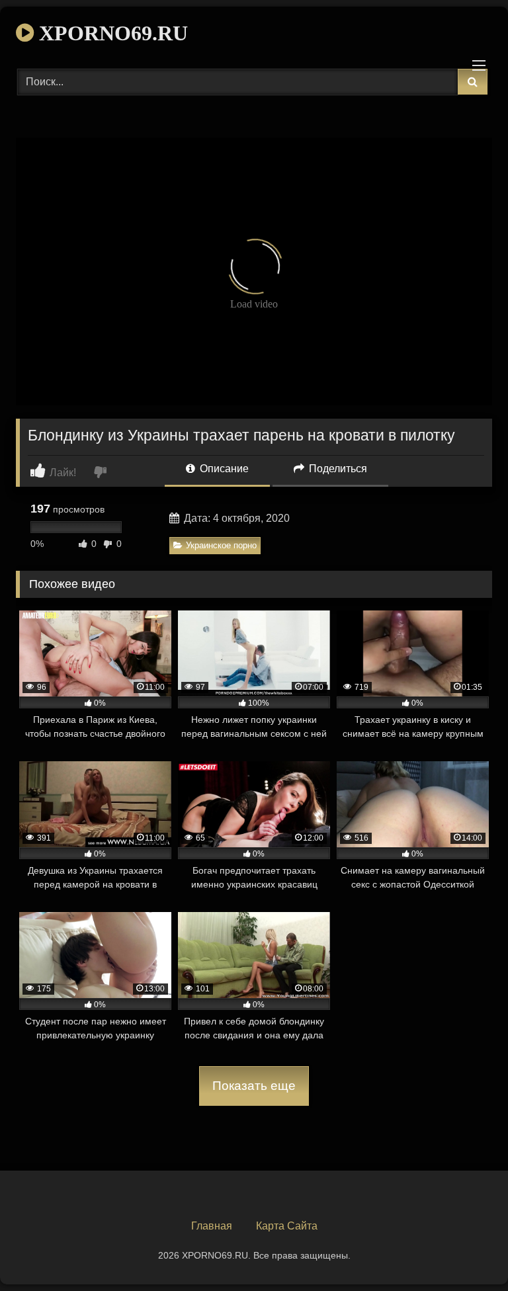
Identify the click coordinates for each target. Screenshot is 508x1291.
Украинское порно (221, 545)
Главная (211, 1225)
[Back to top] (467, 1252)
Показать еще (254, 1086)
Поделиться (336, 468)
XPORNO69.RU (111, 33)
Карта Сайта (287, 1225)
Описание (223, 468)
